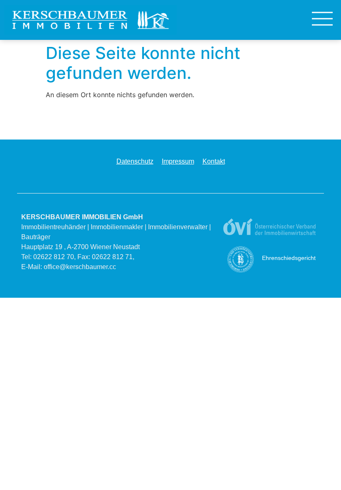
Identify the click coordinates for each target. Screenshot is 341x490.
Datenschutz (134, 161)
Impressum (178, 161)
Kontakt (214, 161)
